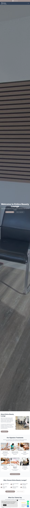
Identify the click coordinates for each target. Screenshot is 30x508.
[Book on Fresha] (28, 506)
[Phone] (28, 502)
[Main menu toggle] (28, 3)
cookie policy (12, 503)
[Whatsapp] (28, 504)
